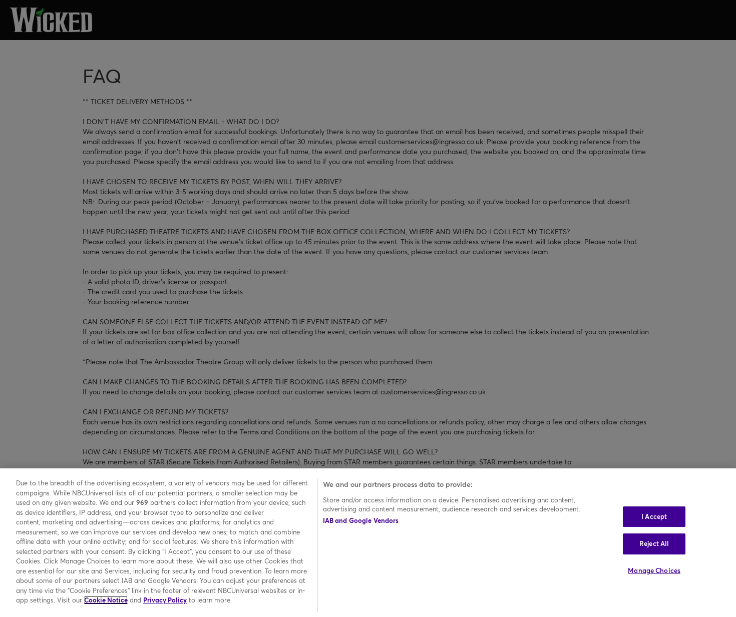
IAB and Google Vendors (361, 520)
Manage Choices (654, 570)
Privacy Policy (165, 599)
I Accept (654, 516)
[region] (368, 542)
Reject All (654, 543)
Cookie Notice (106, 599)
